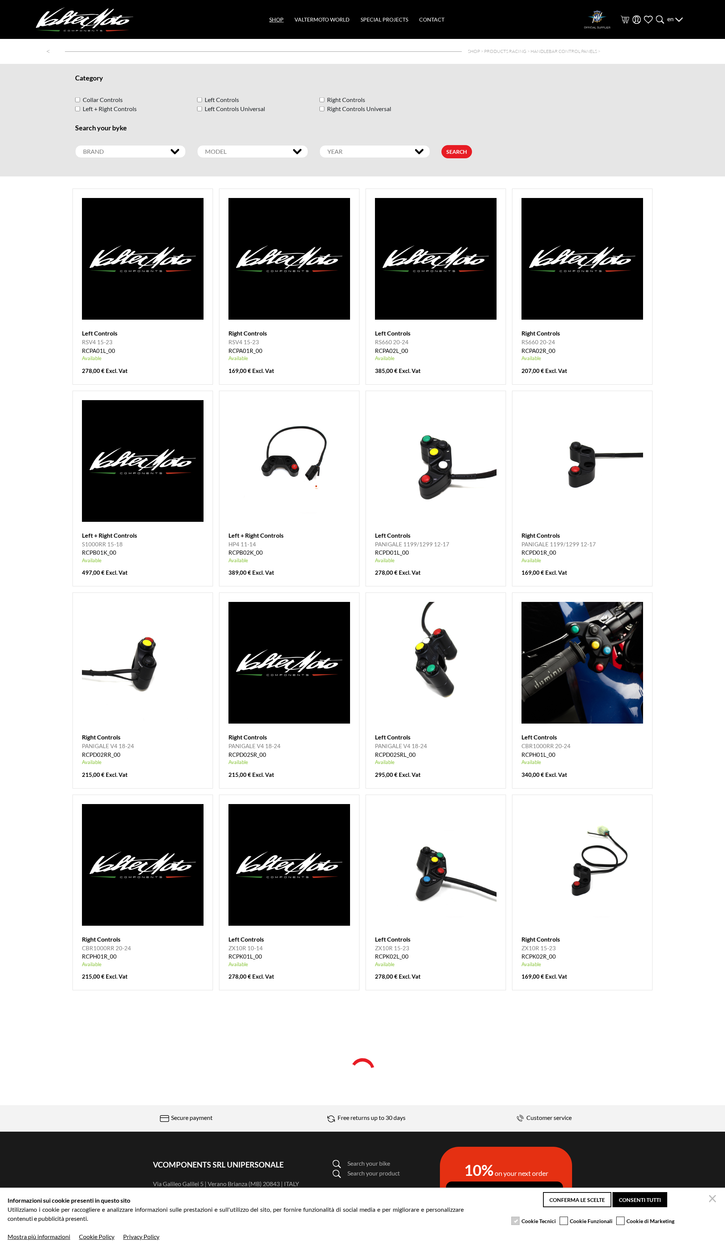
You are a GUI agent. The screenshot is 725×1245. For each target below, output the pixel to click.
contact (431, 19)
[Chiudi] (713, 1199)
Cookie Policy (96, 1236)
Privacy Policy (141, 1236)
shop (276, 19)
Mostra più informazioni (39, 1236)
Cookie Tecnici (538, 1221)
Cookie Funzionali (591, 1221)
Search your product (373, 1173)
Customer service (548, 1117)
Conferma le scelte (577, 1200)
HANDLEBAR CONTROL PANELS (564, 51)
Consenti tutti (640, 1200)
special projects (384, 19)
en (671, 18)
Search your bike (368, 1163)
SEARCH (456, 151)
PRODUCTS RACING (505, 51)
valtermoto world (322, 19)
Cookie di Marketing (650, 1221)
